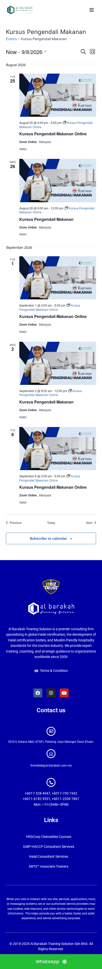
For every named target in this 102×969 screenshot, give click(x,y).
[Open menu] (91, 10)
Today (51, 523)
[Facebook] (37, 692)
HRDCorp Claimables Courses (48, 837)
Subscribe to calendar (48, 538)
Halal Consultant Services (48, 856)
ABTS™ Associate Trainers (48, 866)
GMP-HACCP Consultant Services (48, 847)
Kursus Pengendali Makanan (46, 219)
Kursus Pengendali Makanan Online (53, 134)
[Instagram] (51, 692)
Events (11, 39)
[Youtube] (64, 692)
